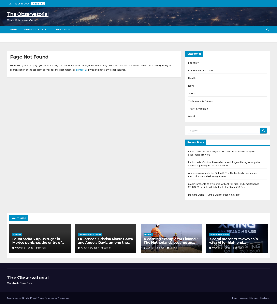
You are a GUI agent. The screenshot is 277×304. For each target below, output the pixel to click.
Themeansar (63, 298)
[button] (267, 29)
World (191, 116)
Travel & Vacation (198, 108)
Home (13, 29)
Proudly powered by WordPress (21, 298)
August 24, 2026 (24, 248)
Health (191, 78)
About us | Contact (37, 29)
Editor (42, 248)
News (191, 85)
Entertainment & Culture (201, 70)
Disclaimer (63, 29)
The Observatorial (27, 14)
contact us (82, 69)
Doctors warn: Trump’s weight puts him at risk (214, 194)
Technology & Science (200, 101)
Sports (192, 93)
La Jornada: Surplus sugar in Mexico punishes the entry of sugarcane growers (36, 242)
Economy (193, 62)
